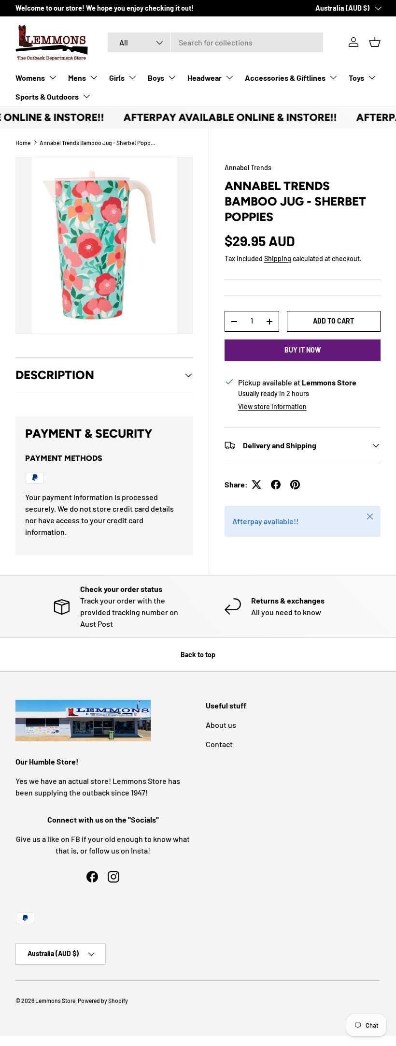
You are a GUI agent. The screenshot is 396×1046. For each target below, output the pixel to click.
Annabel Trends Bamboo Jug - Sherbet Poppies (98, 142)
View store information (272, 406)
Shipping (277, 258)
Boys (156, 77)
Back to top (198, 654)
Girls (117, 77)
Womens (30, 77)
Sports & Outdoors (47, 96)
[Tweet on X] (256, 484)
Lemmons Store (55, 1000)
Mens (77, 77)
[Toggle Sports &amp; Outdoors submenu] (86, 96)
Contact (219, 744)
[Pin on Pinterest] (295, 484)
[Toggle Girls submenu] (132, 77)
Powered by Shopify (103, 1000)
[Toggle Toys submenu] (372, 77)
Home (22, 142)
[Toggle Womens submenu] (52, 77)
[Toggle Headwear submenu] (229, 77)
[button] (374, 42)
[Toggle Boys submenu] (172, 77)
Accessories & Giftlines (285, 77)
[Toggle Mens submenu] (93, 77)
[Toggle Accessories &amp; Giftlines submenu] (333, 77)
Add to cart (333, 321)
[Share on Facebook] (275, 484)
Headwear (204, 77)
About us (221, 724)
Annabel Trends (248, 167)
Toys (356, 77)
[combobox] (216, 42)
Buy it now (302, 350)
